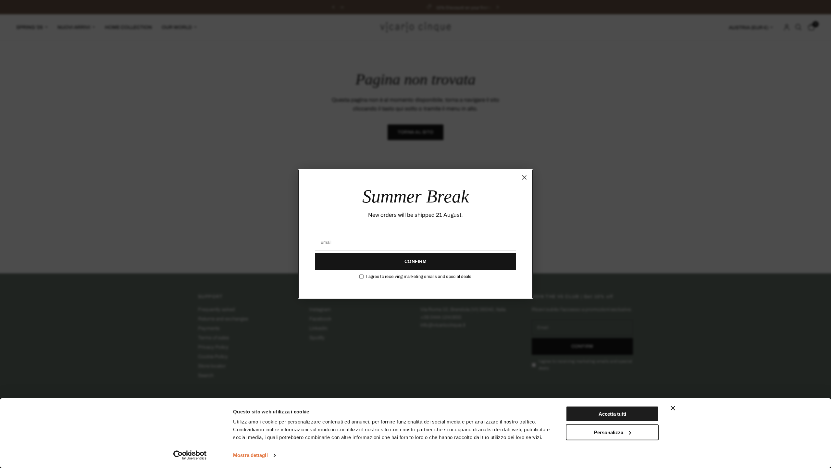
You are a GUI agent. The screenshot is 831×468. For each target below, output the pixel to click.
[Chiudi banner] (673, 408)
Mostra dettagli (250, 455)
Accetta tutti (612, 414)
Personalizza (608, 432)
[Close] (524, 177)
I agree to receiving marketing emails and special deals (418, 276)
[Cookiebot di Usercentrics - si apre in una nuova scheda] (190, 455)
